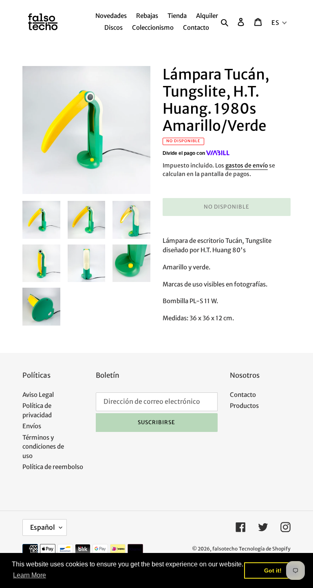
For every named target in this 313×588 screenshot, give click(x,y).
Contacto (243, 395)
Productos (244, 406)
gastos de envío (246, 165)
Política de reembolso (52, 467)
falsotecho (225, 549)
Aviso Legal (38, 395)
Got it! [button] (273, 570)
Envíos (31, 426)
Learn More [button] (29, 575)
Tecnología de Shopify (265, 549)
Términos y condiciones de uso (43, 447)
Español (42, 527)
